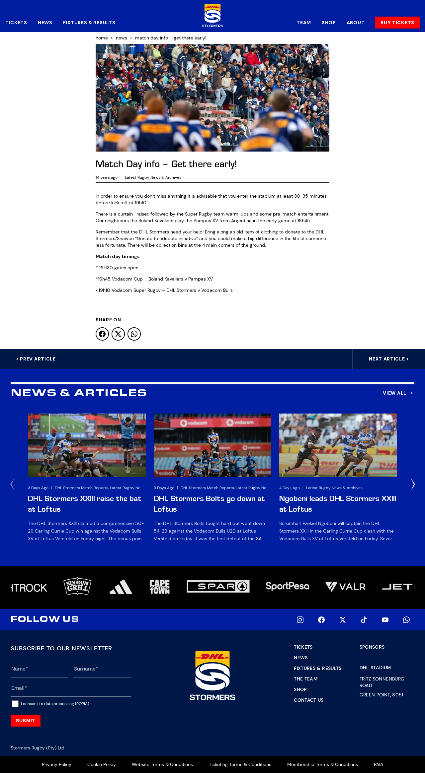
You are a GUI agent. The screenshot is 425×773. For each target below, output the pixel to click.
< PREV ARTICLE (36, 359)
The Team (305, 679)
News (45, 23)
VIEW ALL (394, 393)
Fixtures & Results (89, 23)
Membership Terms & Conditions (322, 764)
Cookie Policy (101, 764)
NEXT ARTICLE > (389, 359)
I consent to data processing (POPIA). (55, 703)
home (102, 38)
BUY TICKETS (397, 23)
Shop (329, 23)
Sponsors (372, 647)
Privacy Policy (56, 764)
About (356, 23)
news (121, 38)
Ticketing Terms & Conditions (240, 764)
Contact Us (309, 700)
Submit (25, 720)
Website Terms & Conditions (162, 764)
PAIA (378, 764)
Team (304, 23)
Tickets (16, 23)
